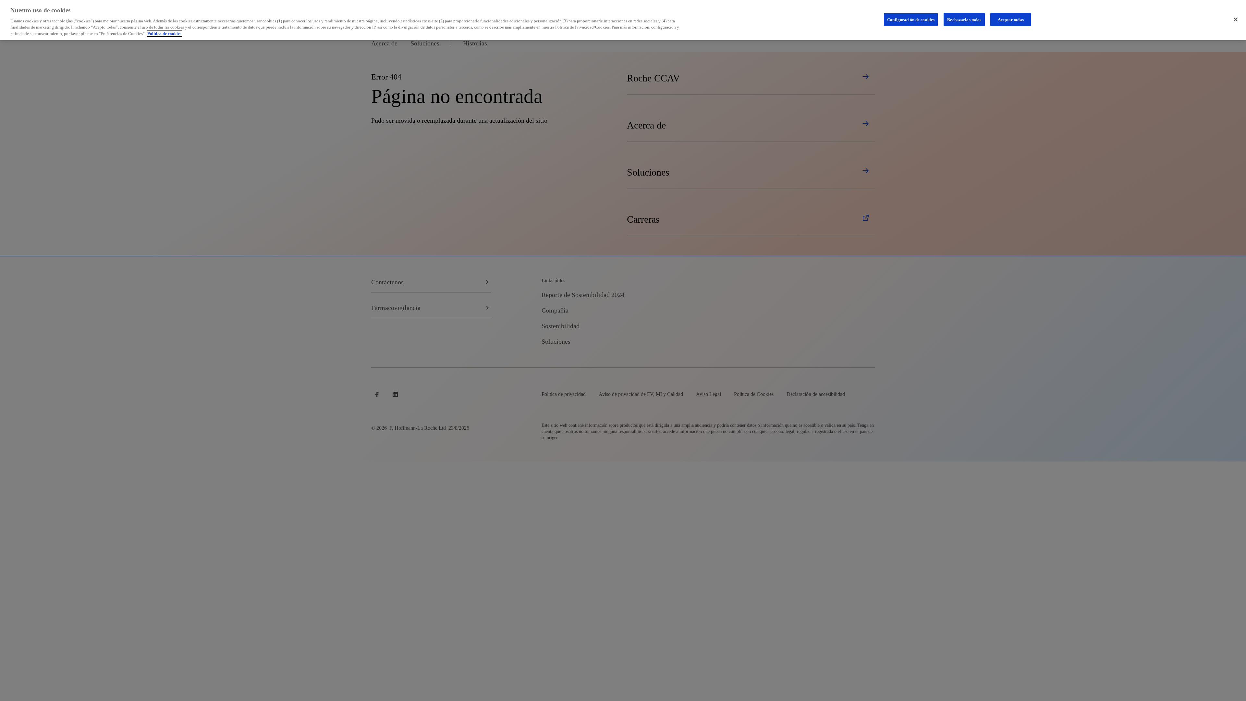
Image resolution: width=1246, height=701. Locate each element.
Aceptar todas (1011, 19)
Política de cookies (164, 33)
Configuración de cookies (910, 19)
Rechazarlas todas (964, 19)
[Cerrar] (1235, 19)
